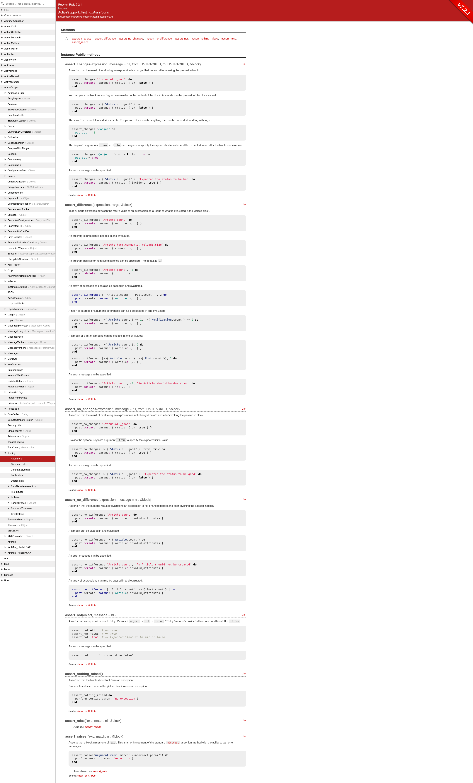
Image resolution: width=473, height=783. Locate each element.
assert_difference (105, 38)
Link (243, 64)
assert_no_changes (131, 38)
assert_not (181, 38)
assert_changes (81, 38)
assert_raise (228, 38)
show (80, 195)
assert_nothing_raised (204, 38)
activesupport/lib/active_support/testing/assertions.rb (85, 16)
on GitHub (90, 195)
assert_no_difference (159, 38)
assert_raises (80, 42)
